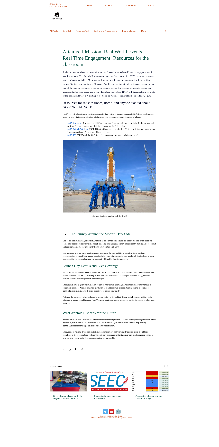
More (143, 31)
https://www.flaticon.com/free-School (102, 417)
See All (166, 366)
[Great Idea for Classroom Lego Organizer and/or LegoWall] (68, 381)
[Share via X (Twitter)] (70, 349)
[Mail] (118, 411)
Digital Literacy (129, 31)
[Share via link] (82, 349)
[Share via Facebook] (64, 349)
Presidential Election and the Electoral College (148, 397)
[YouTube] (111, 411)
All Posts (54, 31)
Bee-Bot (67, 31)
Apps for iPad (82, 31)
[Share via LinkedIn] (76, 349)
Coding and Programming (105, 31)
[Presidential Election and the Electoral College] (150, 381)
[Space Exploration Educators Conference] (109, 381)
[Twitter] (105, 411)
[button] (166, 31)
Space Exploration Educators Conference (107, 397)
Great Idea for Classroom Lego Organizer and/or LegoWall (67, 397)
